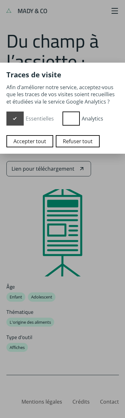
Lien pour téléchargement (43, 168)
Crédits (81, 401)
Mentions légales (41, 401)
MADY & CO (31, 11)
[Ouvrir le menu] (114, 11)
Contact (109, 401)
